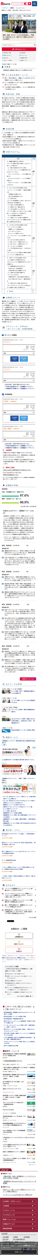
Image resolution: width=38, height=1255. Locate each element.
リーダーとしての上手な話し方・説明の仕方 (17, 1195)
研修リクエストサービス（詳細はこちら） (14, 957)
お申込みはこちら (20, 49)
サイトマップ (29, 1242)
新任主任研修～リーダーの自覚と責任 (15, 1016)
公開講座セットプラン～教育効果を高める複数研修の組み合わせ (18, 741)
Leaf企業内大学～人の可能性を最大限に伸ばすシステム (18, 760)
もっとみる (33, 917)
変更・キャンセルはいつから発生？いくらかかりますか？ (19, 977)
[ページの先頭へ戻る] (32, 1165)
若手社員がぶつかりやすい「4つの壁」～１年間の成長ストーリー (18, 835)
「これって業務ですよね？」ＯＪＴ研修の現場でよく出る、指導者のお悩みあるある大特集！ (18, 868)
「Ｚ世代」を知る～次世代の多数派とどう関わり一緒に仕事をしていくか (18, 877)
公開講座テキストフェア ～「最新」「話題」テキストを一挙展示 (18, 779)
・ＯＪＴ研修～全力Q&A (9, 811)
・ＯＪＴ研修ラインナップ (9, 809)
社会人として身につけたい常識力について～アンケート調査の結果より (19, 1190)
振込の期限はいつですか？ (15, 981)
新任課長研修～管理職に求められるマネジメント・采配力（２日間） (19, 1013)
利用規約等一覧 (8, 1242)
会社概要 (6, 1237)
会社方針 (6, 1239)
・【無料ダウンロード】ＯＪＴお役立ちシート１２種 (17, 807)
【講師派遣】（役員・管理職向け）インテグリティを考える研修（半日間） (19, 1177)
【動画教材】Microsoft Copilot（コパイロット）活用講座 (19, 1182)
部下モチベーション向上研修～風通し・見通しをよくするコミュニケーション (19, 1030)
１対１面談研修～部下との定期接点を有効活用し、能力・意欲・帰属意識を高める (19, 1038)
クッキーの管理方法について (27, 1245)
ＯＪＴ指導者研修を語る (9, 860)
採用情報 (27, 1237)
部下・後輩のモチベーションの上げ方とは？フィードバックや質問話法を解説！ (18, 852)
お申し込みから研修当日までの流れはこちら (17, 470)
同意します (19, 1252)
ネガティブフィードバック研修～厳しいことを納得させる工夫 (19, 1042)
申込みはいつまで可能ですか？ (16, 974)
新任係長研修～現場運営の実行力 (13, 1019)
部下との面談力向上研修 (11, 1046)
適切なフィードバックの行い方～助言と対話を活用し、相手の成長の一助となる (18, 843)
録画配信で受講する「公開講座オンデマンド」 (20, 388)
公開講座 (12, 7)
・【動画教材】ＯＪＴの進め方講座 (12, 813)
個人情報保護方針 (19, 1239)
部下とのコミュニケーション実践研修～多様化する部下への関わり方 (19, 1022)
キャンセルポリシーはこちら (12, 472)
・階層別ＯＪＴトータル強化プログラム (13, 805)
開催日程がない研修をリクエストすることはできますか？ (19, 984)
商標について (19, 1242)
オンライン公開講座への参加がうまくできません (19, 993)
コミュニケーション (20, 7)
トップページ (5, 7)
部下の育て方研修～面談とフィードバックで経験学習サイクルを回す (19, 1034)
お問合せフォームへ (28, 679)
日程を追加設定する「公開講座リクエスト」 (20, 386)
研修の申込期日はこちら (10, 475)
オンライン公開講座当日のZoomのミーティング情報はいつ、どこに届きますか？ (19, 988)
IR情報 (15, 1237)
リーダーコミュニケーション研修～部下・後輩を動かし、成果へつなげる (19, 1026)
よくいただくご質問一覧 (24, 996)
